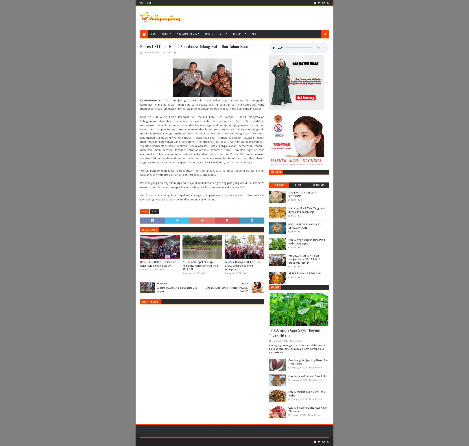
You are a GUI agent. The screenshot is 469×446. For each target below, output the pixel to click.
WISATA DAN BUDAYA (187, 34)
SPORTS (209, 34)
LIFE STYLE (238, 34)
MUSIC (165, 34)
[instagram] (327, 3)
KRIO (254, 34)
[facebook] (314, 3)
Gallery (223, 34)
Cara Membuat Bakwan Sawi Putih (307, 376)
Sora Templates (160, 441)
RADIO (142, 2)
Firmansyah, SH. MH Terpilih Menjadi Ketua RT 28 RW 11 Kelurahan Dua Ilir (304, 259)
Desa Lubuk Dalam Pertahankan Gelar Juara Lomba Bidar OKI (158, 264)
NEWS (153, 34)
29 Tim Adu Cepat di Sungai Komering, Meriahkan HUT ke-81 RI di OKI (200, 266)
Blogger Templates (181, 441)
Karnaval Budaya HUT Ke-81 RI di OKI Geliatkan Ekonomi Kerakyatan (242, 266)
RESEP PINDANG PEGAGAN (304, 273)
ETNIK (149, 2)
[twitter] (319, 3)
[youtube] (323, 3)
